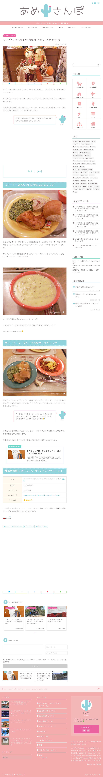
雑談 (40, 755)
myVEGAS (42, 731)
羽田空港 (97, 189)
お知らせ (44, 758)
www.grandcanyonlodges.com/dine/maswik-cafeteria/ (42, 495)
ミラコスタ (84, 172)
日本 (40, 745)
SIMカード (77, 144)
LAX (94, 141)
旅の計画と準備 (93, 183)
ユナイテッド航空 (95, 172)
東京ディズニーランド (80, 189)
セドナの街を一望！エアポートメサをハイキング (21, 721)
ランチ (92, 175)
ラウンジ (77, 175)
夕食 (46, 526)
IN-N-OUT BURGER (85, 141)
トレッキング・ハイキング (89, 164)
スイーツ (88, 155)
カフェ (93, 147)
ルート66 (86, 178)
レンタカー (94, 178)
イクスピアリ (85, 147)
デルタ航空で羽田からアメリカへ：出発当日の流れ (21, 703)
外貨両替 (77, 183)
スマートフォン (46, 740)
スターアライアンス (79, 158)
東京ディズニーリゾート (48, 750)
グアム (76, 152)
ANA (76, 141)
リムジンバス (78, 178)
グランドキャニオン (17, 526)
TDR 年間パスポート (87, 144)
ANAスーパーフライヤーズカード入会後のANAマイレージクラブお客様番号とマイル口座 (21, 741)
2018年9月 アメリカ (46, 716)
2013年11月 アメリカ (9, 35)
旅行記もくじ (78, 186)
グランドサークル (29, 526)
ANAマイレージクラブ (47, 726)
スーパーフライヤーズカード (81, 161)
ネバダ (76, 166)
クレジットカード (89, 149)
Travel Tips (43, 736)
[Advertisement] (34, 147)
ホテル (82, 166)
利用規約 (8, 774)
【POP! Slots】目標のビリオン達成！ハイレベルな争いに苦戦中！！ (87, 208)
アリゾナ (7, 526)
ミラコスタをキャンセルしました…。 (85, 295)
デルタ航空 (77, 164)
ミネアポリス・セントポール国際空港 (83, 169)
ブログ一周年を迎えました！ (85, 239)
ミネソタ (77, 172)
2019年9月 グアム (46, 721)
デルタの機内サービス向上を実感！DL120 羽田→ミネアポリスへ (21, 713)
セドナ (92, 161)
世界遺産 (77, 180)
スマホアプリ (90, 158)
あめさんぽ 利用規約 (94, 764)
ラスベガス (84, 175)
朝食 (85, 186)
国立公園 (39, 526)
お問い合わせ (19, 774)
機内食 (89, 189)
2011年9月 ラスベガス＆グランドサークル (50, 704)
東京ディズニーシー (94, 186)
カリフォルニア (78, 149)
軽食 (76, 192)
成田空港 (84, 183)
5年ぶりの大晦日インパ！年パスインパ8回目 (87, 305)
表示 (39, 171)
